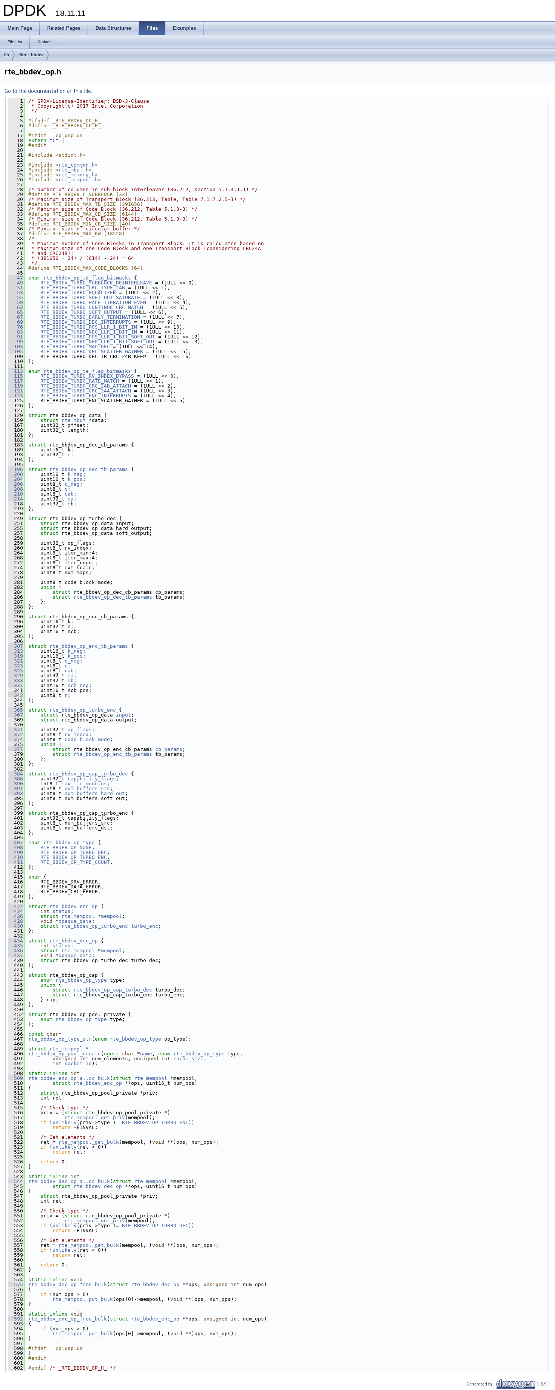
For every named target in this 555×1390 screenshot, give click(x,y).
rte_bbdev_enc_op (73, 906)
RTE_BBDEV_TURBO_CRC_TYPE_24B (82, 287)
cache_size (188, 1058)
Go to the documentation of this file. (48, 91)
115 (15, 376)
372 (15, 734)
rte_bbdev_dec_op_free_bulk (67, 1284)
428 (15, 921)
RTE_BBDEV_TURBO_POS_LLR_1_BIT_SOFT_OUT (97, 337)
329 (15, 675)
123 (15, 395)
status (61, 911)
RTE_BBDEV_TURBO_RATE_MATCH (79, 381)
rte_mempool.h (78, 179)
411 (15, 862)
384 (15, 774)
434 (15, 941)
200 (15, 474)
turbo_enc (144, 926)
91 (15, 337)
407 (15, 842)
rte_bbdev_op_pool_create (64, 1053)
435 (15, 945)
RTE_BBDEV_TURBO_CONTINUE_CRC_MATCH (91, 307)
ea (71, 499)
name (146, 1053)
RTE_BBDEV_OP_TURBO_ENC (73, 857)
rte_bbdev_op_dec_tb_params (88, 469)
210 (15, 494)
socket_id (78, 1063)
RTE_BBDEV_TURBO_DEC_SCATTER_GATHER (91, 351)
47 (15, 278)
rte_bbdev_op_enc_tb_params (88, 646)
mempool (111, 916)
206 (15, 484)
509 (15, 1078)
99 (15, 341)
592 (15, 1319)
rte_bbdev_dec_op (73, 941)
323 (15, 666)
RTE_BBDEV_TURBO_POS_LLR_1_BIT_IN (88, 327)
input (123, 715)
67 (15, 317)
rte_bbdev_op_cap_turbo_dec (88, 774)
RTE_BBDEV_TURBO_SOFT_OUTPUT (81, 312)
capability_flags (92, 778)
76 (15, 327)
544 (15, 1181)
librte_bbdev (30, 55)
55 (15, 297)
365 (15, 710)
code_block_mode (87, 739)
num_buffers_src (87, 788)
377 (15, 749)
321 (15, 661)
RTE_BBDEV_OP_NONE (66, 847)
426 (15, 916)
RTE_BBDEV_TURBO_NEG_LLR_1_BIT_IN (88, 332)
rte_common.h (77, 165)
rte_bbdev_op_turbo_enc (82, 710)
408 (15, 847)
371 (15, 729)
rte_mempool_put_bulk (82, 1299)
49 (15, 283)
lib (6, 55)
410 (15, 857)
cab (69, 494)
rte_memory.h (77, 175)
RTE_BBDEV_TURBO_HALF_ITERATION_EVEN (93, 302)
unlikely (64, 1122)
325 (15, 670)
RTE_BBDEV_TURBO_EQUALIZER (78, 292)
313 (15, 651)
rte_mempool (78, 916)
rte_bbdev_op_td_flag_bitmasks (87, 278)
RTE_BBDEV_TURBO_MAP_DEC (75, 346)
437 (15, 955)
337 (15, 685)
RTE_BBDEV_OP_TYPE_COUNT (75, 862)
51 (15, 287)
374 (15, 739)
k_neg (75, 474)
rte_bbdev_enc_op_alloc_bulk (69, 1078)
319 (15, 656)
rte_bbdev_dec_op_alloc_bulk (69, 1181)
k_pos (75, 479)
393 (15, 793)
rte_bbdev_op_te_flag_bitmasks (87, 371)
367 (15, 715)
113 (15, 371)
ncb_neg (78, 685)
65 (15, 312)
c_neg (72, 484)
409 (15, 852)
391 (15, 788)
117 (15, 381)
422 (15, 906)
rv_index (77, 734)
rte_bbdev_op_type (69, 842)
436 (15, 950)
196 (15, 469)
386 (15, 778)
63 (15, 307)
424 (15, 911)
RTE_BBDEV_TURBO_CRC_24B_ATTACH (85, 386)
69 (15, 322)
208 (15, 489)
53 (15, 292)
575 (15, 1284)
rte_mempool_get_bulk (89, 1142)
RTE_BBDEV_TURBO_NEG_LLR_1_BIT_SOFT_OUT (97, 341)
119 (15, 386)
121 (15, 391)
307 (15, 646)
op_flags (80, 729)
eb (71, 680)
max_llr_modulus (84, 783)
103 (15, 346)
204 (15, 479)
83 (15, 332)
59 (15, 302)
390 (15, 783)
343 (15, 695)
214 (15, 499)
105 (15, 351)
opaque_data (75, 921)
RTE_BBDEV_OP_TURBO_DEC (73, 852)
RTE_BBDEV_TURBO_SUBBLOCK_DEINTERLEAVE (96, 283)
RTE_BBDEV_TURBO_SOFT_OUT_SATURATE (90, 297)
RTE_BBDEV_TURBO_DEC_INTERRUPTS (85, 322)
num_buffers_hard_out (95, 793)
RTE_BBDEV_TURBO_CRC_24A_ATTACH (85, 391)
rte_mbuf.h (74, 170)
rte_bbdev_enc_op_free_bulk (67, 1319)
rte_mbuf (74, 420)
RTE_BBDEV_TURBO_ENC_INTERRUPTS (85, 395)
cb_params (168, 749)
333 (15, 680)
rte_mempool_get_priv (95, 1117)
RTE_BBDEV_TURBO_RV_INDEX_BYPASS (87, 376)
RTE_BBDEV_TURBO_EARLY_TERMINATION (90, 317)
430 (15, 926)
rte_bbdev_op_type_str (60, 1039)
